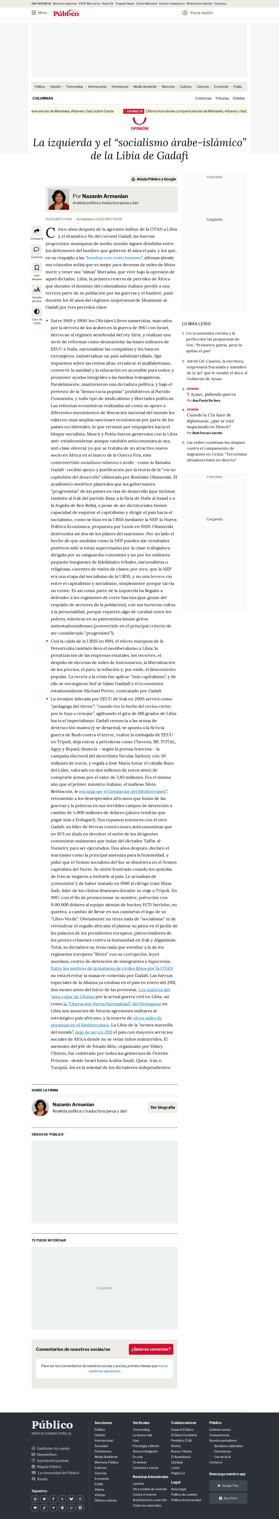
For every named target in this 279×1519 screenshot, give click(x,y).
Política (40, 86)
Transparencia (219, 1435)
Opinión (55, 86)
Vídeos (99, 1489)
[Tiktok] (44, 1507)
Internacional (97, 86)
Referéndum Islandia (199, 3)
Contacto (215, 1462)
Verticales (141, 1423)
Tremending (74, 86)
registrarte (111, 1371)
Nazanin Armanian (105, 196)
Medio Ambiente (145, 86)
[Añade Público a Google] (35, 1498)
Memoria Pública (106, 1462)
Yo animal (139, 1462)
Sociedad (101, 1446)
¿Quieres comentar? (151, 1349)
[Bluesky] (71, 1498)
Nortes (176, 1446)
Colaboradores (183, 1423)
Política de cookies (184, 1494)
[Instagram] (80, 1498)
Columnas (42, 98)
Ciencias (203, 86)
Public (237, 86)
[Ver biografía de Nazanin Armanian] (40, 1107)
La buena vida (142, 1435)
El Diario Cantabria (184, 1435)
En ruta (138, 1457)
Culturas (186, 86)
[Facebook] (53, 1498)
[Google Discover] (44, 1498)
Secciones (103, 1423)
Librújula (177, 1462)
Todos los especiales (147, 1505)
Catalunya (220, 3)
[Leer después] (37, 267)
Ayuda (41, 1479)
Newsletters (46, 1455)
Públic (99, 1484)
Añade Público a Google (156, 179)
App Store (230, 1498)
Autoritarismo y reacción (150, 1500)
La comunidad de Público (58, 1473)
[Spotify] (62, 1507)
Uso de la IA (222, 1457)
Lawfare (138, 1483)
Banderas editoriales (228, 1446)
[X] (62, 1498)
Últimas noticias (106, 1500)
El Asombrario (181, 1457)
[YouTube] (35, 1507)
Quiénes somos (220, 1429)
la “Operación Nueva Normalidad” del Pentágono (111, 1003)
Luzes (175, 1468)
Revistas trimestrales (150, 1477)
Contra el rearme (144, 1494)
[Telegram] (53, 1507)
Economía (221, 86)
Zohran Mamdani (146, 3)
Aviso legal (178, 1489)
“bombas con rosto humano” (113, 257)
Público (52, 1425)
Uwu (136, 1440)
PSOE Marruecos (89, 3)
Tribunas (222, 98)
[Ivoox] (80, 1507)
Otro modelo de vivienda (150, 1489)
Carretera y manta (145, 1468)
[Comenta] (36, 249)
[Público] (66, 13)
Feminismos (120, 86)
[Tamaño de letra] (37, 289)
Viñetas (239, 98)
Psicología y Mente (146, 1446)
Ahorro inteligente (145, 1451)
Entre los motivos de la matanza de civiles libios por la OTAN (112, 968)
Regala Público (48, 1467)
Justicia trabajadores (172, 3)
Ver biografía (162, 1107)
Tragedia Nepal (125, 3)
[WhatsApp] (71, 1507)
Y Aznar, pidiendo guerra (211, 394)
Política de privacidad (186, 1500)
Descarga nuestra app (227, 1474)
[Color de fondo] (37, 312)
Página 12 (178, 1473)
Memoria (168, 86)
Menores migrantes (65, 3)
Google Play (230, 1485)
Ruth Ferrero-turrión (207, 433)
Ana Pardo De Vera (206, 400)
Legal (175, 1482)
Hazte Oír (108, 3)
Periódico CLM (181, 1440)
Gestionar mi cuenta (53, 1448)
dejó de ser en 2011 (93, 1032)
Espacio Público (182, 1429)
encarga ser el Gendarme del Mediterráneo (122, 791)
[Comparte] (37, 231)
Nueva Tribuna (181, 1451)
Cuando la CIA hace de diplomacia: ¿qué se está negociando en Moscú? (210, 420)
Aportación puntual (52, 1461)
